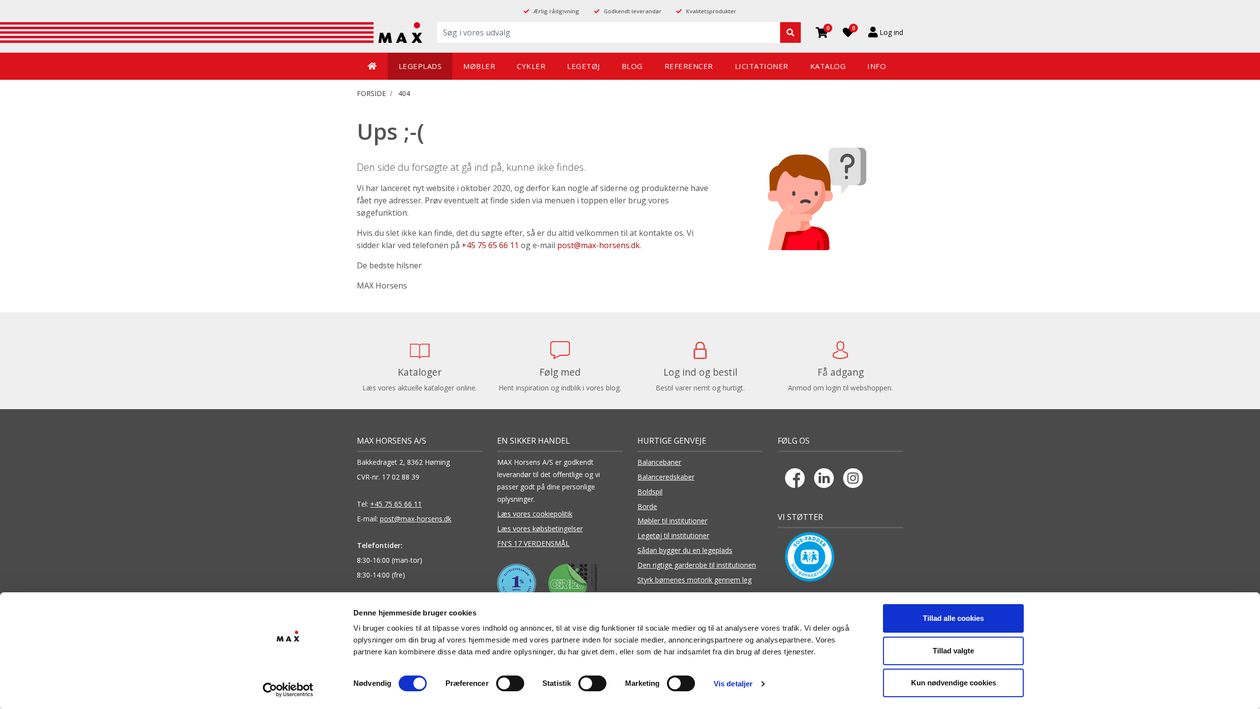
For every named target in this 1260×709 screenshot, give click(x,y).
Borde (647, 506)
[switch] (510, 683)
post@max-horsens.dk (598, 245)
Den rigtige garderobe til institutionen (696, 565)
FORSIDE (371, 93)
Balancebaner (659, 462)
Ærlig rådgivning (556, 11)
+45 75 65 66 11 (490, 245)
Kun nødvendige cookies (953, 682)
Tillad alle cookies (953, 618)
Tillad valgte (953, 650)
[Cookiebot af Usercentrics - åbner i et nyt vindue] (288, 689)
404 (404, 93)
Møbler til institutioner (672, 520)
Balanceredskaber (665, 477)
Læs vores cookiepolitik (534, 513)
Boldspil (649, 491)
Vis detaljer (733, 683)
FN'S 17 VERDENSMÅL (533, 543)
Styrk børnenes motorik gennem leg (694, 579)
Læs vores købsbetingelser (540, 528)
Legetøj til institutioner (673, 535)
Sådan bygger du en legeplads (684, 550)
